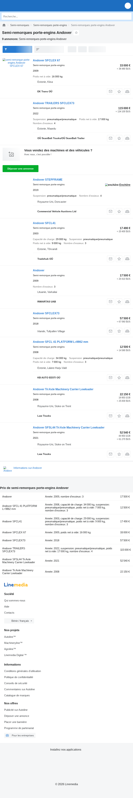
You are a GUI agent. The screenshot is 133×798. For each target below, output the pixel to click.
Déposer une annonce (20, 168)
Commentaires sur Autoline (19, 689)
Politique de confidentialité (18, 677)
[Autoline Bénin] (22, 5)
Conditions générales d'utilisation (22, 671)
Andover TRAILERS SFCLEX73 (53, 103)
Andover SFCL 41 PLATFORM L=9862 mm (60, 341)
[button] (128, 5)
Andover (38, 270)
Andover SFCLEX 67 (46, 60)
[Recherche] (128, 16)
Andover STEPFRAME (48, 179)
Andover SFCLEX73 (46, 313)
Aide (6, 606)
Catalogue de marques (17, 695)
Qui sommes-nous (14, 600)
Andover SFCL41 (44, 223)
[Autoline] (4, 25)
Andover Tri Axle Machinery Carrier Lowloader (63, 389)
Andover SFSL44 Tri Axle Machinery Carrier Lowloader (68, 427)
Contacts (9, 612)
